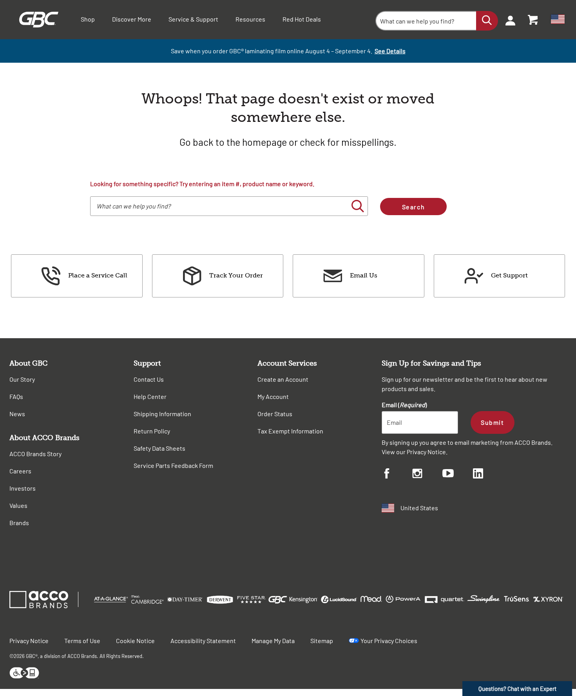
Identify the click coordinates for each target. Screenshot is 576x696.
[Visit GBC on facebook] (397, 474)
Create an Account (282, 379)
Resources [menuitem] (250, 19)
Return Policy (152, 431)
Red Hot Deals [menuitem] (302, 19)
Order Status (274, 413)
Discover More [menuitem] (131, 19)
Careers (20, 471)
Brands (19, 522)
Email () (404, 404)
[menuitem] (508, 19)
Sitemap (321, 640)
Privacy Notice (426, 451)
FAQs (16, 396)
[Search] (487, 21)
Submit (492, 422)
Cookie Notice (135, 640)
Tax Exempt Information (290, 431)
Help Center (150, 396)
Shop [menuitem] (88, 19)
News (17, 413)
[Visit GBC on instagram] (427, 474)
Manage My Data (273, 640)
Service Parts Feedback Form (173, 465)
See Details (390, 50)
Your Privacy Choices (388, 640)
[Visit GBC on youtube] (457, 474)
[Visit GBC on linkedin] (488, 474)
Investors (22, 488)
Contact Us (149, 379)
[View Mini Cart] (533, 19)
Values (18, 505)
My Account (273, 396)
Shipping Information (162, 413)
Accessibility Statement (203, 640)
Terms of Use (82, 640)
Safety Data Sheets (159, 448)
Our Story (22, 379)
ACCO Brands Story (35, 453)
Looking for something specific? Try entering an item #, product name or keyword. (202, 183)
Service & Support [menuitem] (193, 19)
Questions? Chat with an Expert (517, 688)
